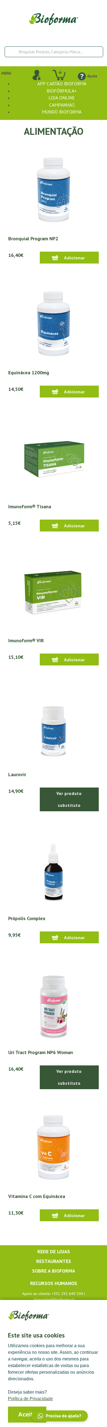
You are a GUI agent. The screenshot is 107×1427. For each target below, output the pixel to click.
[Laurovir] (53, 724)
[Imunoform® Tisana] (53, 456)
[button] (60, 1415)
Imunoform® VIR (26, 640)
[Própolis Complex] (53, 868)
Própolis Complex (26, 918)
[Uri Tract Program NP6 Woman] (53, 1002)
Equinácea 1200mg (28, 372)
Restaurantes (53, 1261)
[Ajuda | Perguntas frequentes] (81, 75)
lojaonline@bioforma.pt (54, 1299)
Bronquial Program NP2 (33, 238)
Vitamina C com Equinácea (36, 1196)
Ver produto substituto (69, 799)
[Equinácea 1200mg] (53, 322)
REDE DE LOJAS (53, 1251)
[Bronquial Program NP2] (53, 188)
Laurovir (17, 774)
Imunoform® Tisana (29, 506)
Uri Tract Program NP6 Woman (40, 1052)
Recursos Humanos (53, 1283)
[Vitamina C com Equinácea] (53, 1146)
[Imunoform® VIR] (53, 590)
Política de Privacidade (30, 1398)
